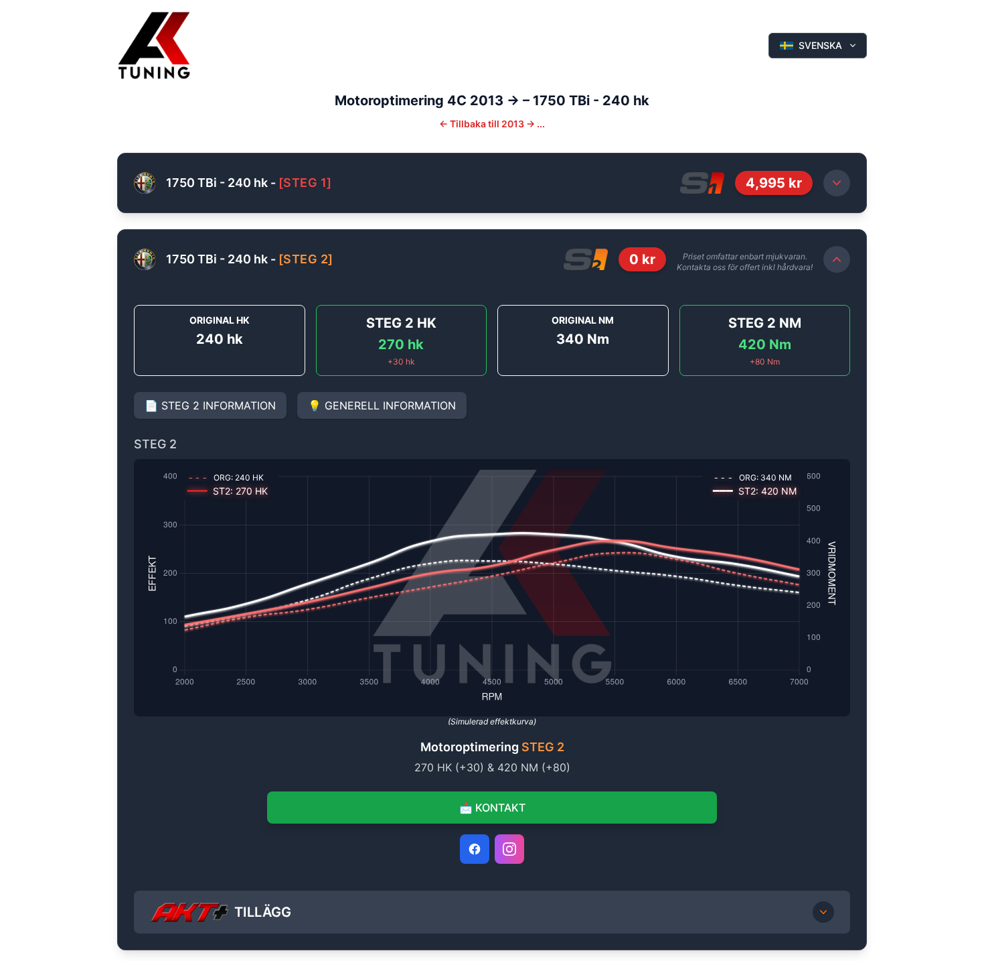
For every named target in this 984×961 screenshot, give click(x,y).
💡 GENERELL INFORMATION (382, 405)
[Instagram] (509, 849)
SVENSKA (820, 45)
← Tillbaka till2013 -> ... (492, 123)
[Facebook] (474, 849)
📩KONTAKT (492, 807)
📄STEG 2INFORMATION (210, 405)
